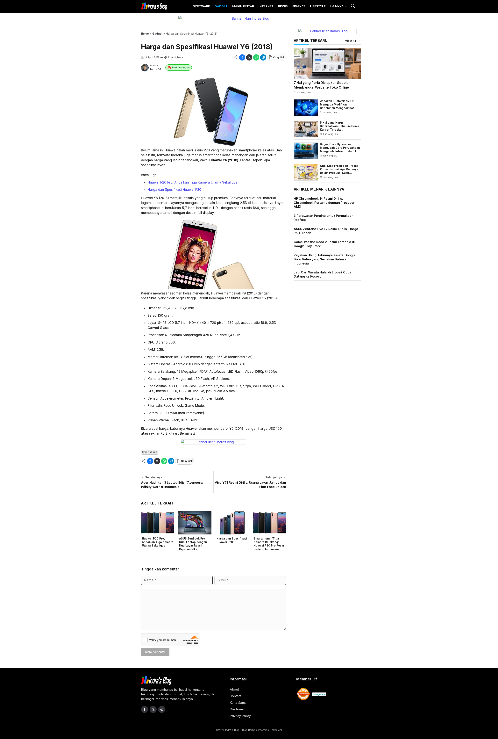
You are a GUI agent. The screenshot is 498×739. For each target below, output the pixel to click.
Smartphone (149, 452)
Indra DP (155, 69)
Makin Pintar (243, 6)
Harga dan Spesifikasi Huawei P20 (174, 190)
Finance (298, 6)
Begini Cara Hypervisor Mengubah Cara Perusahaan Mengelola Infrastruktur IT (340, 147)
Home (145, 33)
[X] (249, 57)
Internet (266, 6)
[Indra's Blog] (154, 6)
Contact (235, 696)
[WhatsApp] (256, 57)
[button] (352, 6)
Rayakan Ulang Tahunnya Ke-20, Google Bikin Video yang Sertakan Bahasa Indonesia (324, 259)
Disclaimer (237, 709)
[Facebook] (242, 57)
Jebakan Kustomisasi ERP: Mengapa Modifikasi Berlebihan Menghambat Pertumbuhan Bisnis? (338, 106)
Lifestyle (318, 6)
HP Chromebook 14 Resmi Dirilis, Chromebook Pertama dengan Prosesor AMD (324, 203)
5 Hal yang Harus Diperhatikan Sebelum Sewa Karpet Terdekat (339, 126)
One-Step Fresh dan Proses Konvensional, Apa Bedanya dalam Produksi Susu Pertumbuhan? (339, 171)
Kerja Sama (238, 703)
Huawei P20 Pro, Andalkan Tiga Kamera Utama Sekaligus (192, 182)
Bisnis (283, 6)
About (234, 689)
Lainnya (337, 6)
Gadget (221, 6)
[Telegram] (263, 57)
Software (201, 6)
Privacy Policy (240, 716)
